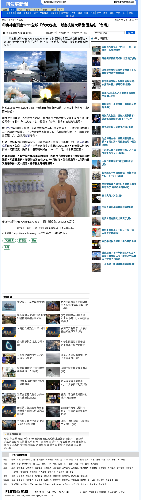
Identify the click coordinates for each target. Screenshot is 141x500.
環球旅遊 (100, 480)
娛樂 (45, 10)
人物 (73, 13)
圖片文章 (69, 472)
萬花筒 (83, 480)
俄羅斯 (80, 142)
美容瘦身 (111, 468)
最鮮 (13, 480)
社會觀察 (38, 480)
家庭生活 (38, 468)
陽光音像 (102, 484)
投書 (71, 464)
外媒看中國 (27, 464)
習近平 (69, 438)
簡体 (117, 2)
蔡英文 (53, 445)
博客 (60, 10)
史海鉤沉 (29, 468)
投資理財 (129, 468)
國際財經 (65, 13)
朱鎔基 (13, 438)
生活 (28, 10)
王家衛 (77, 445)
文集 (49, 464)
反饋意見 (92, 492)
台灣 (7, 247)
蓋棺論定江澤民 (27, 484)
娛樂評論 (66, 476)
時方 (29, 228)
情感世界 (29, 480)
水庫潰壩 (60, 438)
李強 (59, 442)
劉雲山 (32, 445)
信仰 (131, 13)
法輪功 (28, 442)
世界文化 (15, 472)
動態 (44, 464)
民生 (99, 13)
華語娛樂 (29, 476)
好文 (65, 464)
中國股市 (43, 442)
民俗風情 (109, 480)
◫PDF (135, 20)
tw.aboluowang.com (55, 2)
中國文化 (93, 468)
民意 (87, 464)
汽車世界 (47, 480)
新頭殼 (41, 228)
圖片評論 (94, 464)
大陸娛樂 (20, 476)
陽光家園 (93, 484)
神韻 (25, 438)
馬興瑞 (38, 438)
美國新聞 (27, 13)
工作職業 (75, 468)
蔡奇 (46, 445)
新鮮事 (36, 10)
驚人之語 (37, 464)
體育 (112, 13)
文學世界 (51, 472)
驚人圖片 (15, 484)
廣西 (20, 438)
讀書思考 (24, 472)
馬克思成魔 (49, 438)
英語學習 (33, 472)
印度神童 (9, 240)
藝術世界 (102, 468)
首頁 (5, 10)
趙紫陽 (61, 445)
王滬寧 (52, 442)
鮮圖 (117, 480)
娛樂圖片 (84, 476)
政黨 (55, 464)
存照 (82, 464)
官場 (93, 13)
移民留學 (57, 480)
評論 (20, 10)
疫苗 (27, 135)
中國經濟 (44, 13)
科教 (86, 13)
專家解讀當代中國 (42, 484)
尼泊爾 (8, 448)
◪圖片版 (127, 20)
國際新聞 (55, 13)
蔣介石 (8, 445)
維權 (105, 13)
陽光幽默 (75, 484)
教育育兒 (84, 468)
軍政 (19, 13)
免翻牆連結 (127, 2)
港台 (125, 13)
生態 (118, 13)
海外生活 (57, 468)
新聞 (13, 10)
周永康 (69, 445)
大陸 (36, 13)
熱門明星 (38, 476)
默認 (85, 33)
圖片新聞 (121, 460)
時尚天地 (66, 480)
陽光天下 (84, 484)
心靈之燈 (47, 468)
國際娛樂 (57, 476)
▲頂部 (122, 492)
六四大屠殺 (10, 442)
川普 (31, 438)
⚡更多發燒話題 (12, 434)
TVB (9, 128)
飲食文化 (20, 480)
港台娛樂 (47, 476)
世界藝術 (42, 472)
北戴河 (16, 445)
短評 (60, 464)
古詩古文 (120, 468)
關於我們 (83, 492)
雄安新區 (81, 442)
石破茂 (66, 442)
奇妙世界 (91, 480)
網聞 (80, 13)
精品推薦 (75, 476)
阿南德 (22, 240)
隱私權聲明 (112, 492)
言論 (19, 464)
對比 (76, 464)
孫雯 (73, 442)
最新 (11, 13)
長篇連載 (60, 472)
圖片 (70, 16)
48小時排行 (101, 38)
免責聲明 (102, 492)
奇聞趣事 (75, 480)
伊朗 (6, 438)
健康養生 (20, 468)
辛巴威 (24, 445)
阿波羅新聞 (17, 4)
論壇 (53, 10)
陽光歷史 (66, 484)
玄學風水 (66, 468)
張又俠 (20, 442)
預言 (34, 240)
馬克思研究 (56, 484)
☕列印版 (119, 20)
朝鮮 (27, 145)
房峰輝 (40, 445)
